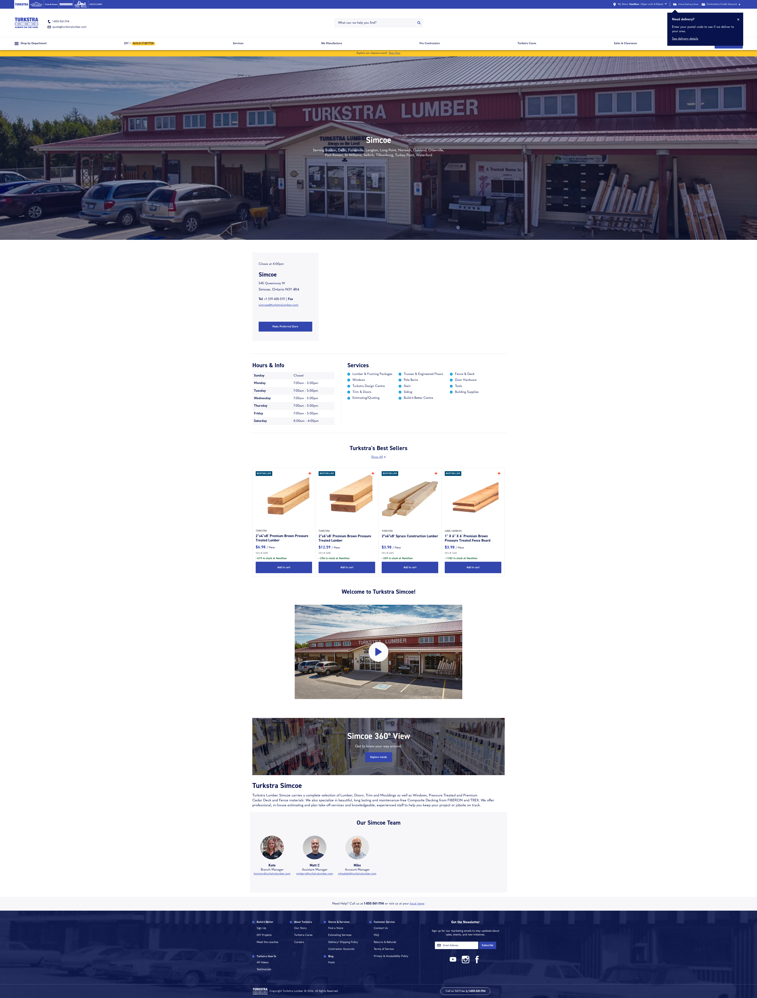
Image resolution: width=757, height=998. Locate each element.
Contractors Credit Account (722, 4)
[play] (378, 652)
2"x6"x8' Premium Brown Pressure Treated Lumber (345, 538)
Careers (299, 942)
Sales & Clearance (625, 43)
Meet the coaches (267, 942)
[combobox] (376, 22)
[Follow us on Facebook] (477, 962)
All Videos (262, 962)
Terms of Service (384, 949)
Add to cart (283, 567)
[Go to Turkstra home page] (21, 4)
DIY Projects (264, 935)
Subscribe (487, 945)
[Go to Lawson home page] (95, 4)
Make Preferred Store (285, 326)
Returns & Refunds (385, 942)
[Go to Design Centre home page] (66, 4)
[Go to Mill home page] (80, 4)
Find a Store (335, 928)
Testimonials (264, 969)
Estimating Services (339, 935)
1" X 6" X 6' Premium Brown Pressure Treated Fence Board (467, 538)
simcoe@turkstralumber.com (278, 305)
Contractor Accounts (341, 949)
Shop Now (394, 53)
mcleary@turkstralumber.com (314, 873)
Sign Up (261, 928)
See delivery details (685, 38)
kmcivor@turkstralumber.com (272, 873)
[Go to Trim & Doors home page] (51, 4)
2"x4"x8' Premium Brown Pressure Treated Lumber (282, 538)
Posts (331, 962)
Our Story (300, 928)
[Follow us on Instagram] (465, 962)
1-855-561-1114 (374, 903)
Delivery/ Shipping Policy (343, 942)
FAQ (376, 935)
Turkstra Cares (526, 43)
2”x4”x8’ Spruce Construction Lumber (410, 536)
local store (417, 903)
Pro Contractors (430, 43)
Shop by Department (34, 43)
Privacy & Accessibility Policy (391, 956)
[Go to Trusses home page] (36, 4)
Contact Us (381, 928)
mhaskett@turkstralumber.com (357, 873)
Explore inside (378, 757)
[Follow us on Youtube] (454, 962)
